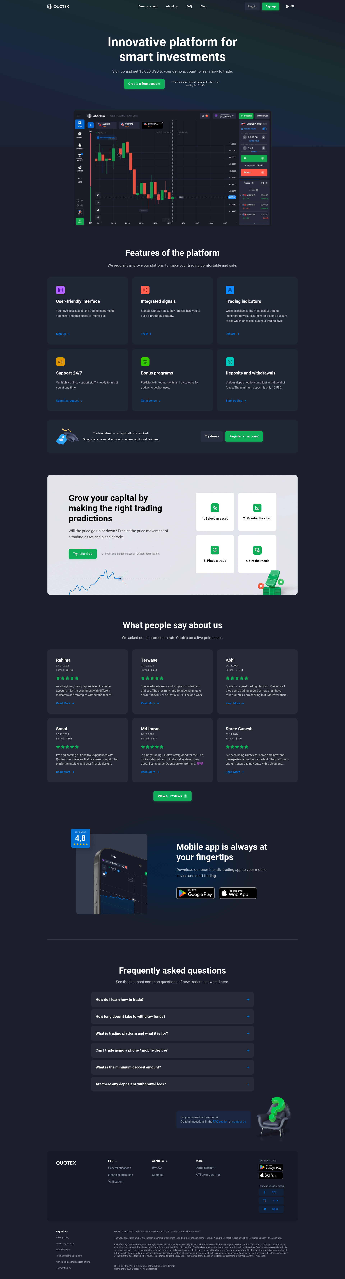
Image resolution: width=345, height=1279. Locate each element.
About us (172, 6)
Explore (231, 334)
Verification (115, 1181)
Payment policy (63, 1268)
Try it (144, 334)
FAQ (189, 6)
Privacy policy (63, 1237)
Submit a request (67, 400)
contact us (239, 1121)
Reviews (157, 1168)
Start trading (234, 400)
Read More (63, 703)
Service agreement (65, 1243)
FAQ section (220, 1121)
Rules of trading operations (69, 1256)
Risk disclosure (63, 1249)
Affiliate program (206, 1174)
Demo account (148, 6)
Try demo (212, 436)
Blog (203, 6)
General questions (119, 1168)
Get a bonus (149, 400)
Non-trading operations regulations (73, 1262)
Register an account (244, 436)
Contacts (157, 1175)
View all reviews (170, 796)
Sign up (271, 6)
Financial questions (120, 1175)
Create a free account (144, 84)
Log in (252, 6)
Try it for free (82, 554)
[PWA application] (238, 893)
